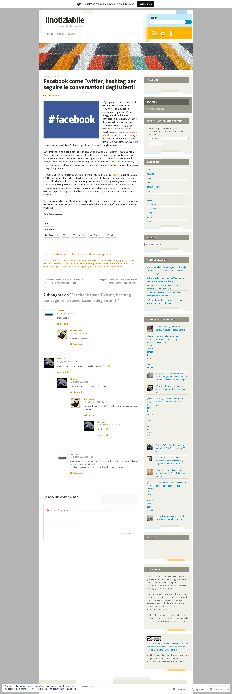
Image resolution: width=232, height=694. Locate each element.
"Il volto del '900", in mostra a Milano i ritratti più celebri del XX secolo (170, 473)
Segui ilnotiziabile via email (165, 121)
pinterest (124, 263)
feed (94, 260)
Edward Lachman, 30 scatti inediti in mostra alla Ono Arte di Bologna (63, 281)
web (109, 254)
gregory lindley (126, 260)
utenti (120, 266)
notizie (115, 263)
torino (149, 213)
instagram (57, 263)
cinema (150, 182)
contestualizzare (59, 260)
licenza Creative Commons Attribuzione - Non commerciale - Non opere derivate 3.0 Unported (167, 647)
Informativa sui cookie (66, 689)
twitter (113, 266)
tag (99, 266)
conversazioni (74, 260)
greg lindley (112, 260)
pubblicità (48, 266)
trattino (61, 310)
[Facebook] (171, 33)
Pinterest (116, 175)
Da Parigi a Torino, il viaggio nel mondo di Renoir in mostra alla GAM (170, 402)
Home (50, 34)
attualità (75, 254)
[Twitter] (163, 33)
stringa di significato (87, 266)
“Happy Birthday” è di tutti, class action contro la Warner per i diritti (118, 281)
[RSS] (154, 33)
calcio (149, 178)
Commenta (126, 533)
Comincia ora (146, 4)
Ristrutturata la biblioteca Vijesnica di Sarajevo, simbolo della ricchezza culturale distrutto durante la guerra (168, 270)
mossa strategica (103, 263)
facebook (86, 260)
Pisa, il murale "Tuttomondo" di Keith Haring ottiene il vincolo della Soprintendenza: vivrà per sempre (171, 376)
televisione (151, 208)
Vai (188, 21)
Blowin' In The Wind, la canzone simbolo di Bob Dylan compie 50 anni (170, 448)
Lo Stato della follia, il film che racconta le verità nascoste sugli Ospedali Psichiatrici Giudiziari (170, 460)
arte (148, 169)
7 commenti (54, 95)
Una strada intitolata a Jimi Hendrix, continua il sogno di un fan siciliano (170, 339)
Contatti (72, 34)
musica (150, 195)
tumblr (105, 266)
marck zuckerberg (85, 263)
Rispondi (63, 324)
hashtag (47, 263)
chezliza (61, 359)
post (132, 263)
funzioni (102, 260)
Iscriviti (155, 144)
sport (149, 200)
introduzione (69, 263)
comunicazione (87, 254)
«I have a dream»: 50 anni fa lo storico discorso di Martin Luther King (170, 389)
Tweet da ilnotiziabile (154, 109)
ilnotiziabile (64, 20)
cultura (150, 191)
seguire (57, 266)
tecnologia (101, 254)
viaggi (149, 217)
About (60, 34)
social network (69, 266)
